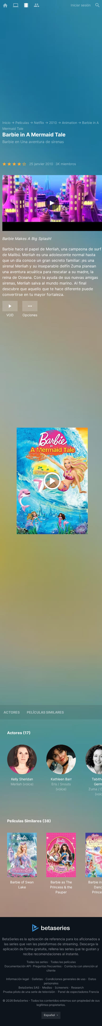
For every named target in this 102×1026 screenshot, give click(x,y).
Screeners (61, 987)
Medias (47, 987)
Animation (69, 123)
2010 (53, 123)
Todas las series (37, 962)
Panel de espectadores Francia (78, 992)
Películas (22, 123)
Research (77, 987)
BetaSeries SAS (29, 987)
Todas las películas (63, 962)
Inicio (6, 123)
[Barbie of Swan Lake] (22, 855)
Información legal (17, 979)
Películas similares (45, 712)
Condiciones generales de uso (65, 979)
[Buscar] (97, 5)
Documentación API (18, 966)
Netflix (39, 123)
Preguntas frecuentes (47, 966)
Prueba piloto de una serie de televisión (29, 992)
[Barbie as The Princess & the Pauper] (61, 855)
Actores (12, 712)
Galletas (37, 979)
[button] (22, 770)
